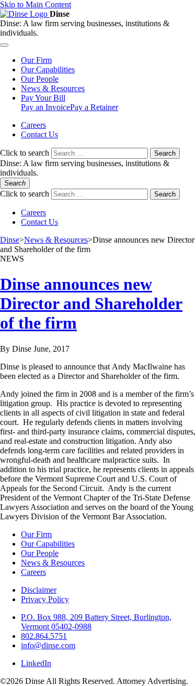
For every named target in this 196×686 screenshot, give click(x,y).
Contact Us (39, 134)
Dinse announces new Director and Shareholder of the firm (91, 303)
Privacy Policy (45, 599)
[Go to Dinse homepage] (25, 13)
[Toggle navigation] (4, 45)
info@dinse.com (48, 645)
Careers (33, 125)
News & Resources (53, 562)
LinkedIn (36, 663)
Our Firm (36, 534)
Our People (40, 553)
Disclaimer (38, 589)
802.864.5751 (44, 635)
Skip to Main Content (35, 4)
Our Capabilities (48, 543)
